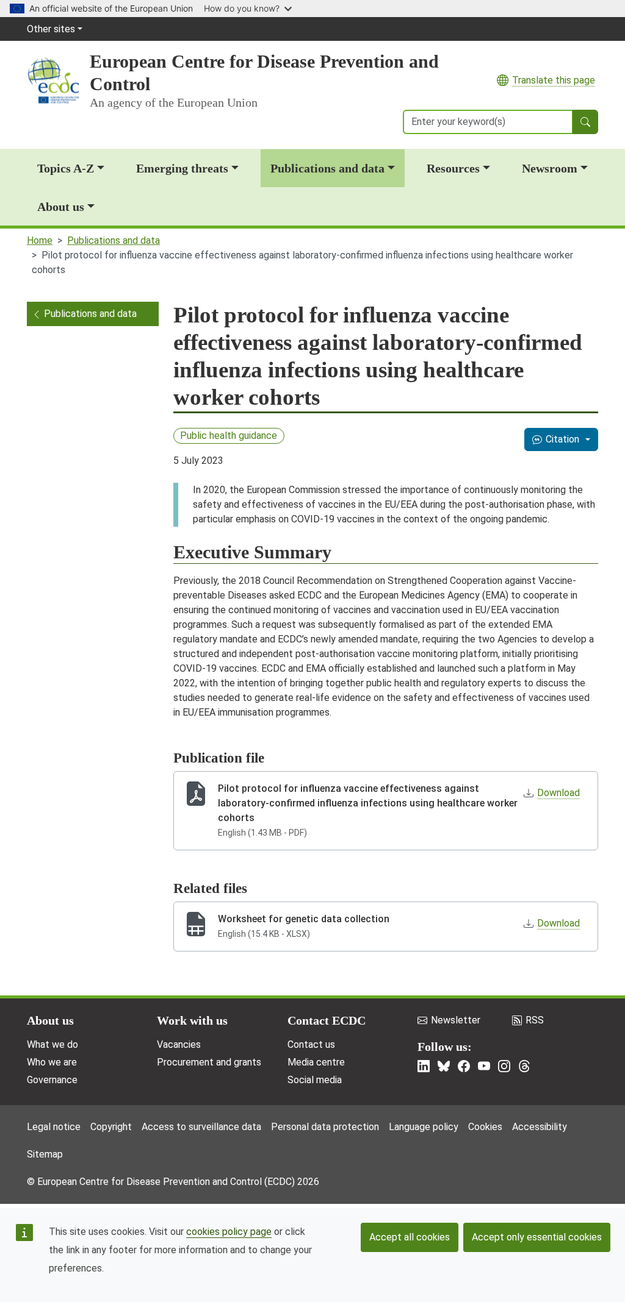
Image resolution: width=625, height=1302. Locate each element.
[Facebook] (464, 1066)
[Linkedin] (423, 1066)
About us (60, 206)
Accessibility (539, 1127)
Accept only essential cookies (537, 1237)
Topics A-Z (65, 168)
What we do (52, 1044)
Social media (314, 1080)
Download (558, 793)
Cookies (485, 1127)
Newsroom (549, 168)
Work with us (192, 1020)
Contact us (311, 1044)
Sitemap (45, 1154)
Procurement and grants (209, 1062)
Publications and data (327, 168)
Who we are (52, 1062)
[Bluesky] (444, 1066)
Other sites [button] (51, 29)
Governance (52, 1080)
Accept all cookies (409, 1237)
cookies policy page (229, 1231)
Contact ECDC (326, 1020)
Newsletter (455, 1020)
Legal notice (54, 1127)
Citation (562, 439)
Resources (453, 168)
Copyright (111, 1127)
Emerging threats (182, 168)
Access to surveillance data (201, 1127)
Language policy (423, 1127)
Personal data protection (325, 1127)
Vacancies (179, 1044)
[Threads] (524, 1066)
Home (39, 240)
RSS (535, 1020)
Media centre (316, 1062)
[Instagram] (504, 1066)
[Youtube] (484, 1066)
